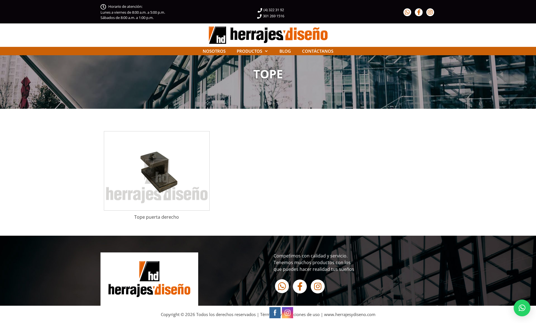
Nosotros (214, 51)
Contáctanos (317, 51)
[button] (522, 308)
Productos (249, 51)
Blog (285, 51)
